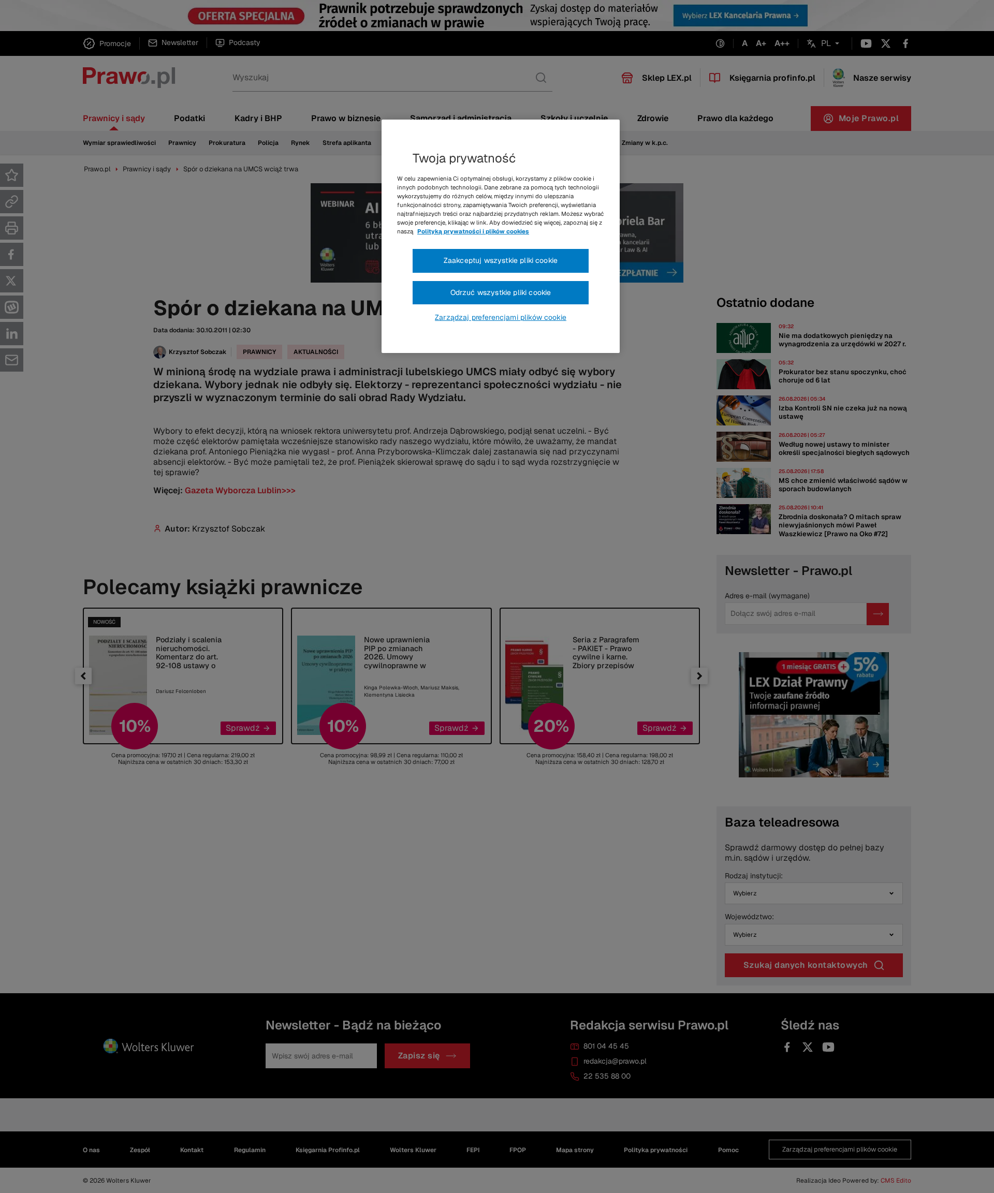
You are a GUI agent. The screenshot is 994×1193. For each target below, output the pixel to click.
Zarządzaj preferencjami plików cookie (500, 317)
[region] (501, 237)
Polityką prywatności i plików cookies (473, 231)
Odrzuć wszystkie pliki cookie (500, 292)
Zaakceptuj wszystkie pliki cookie (501, 260)
